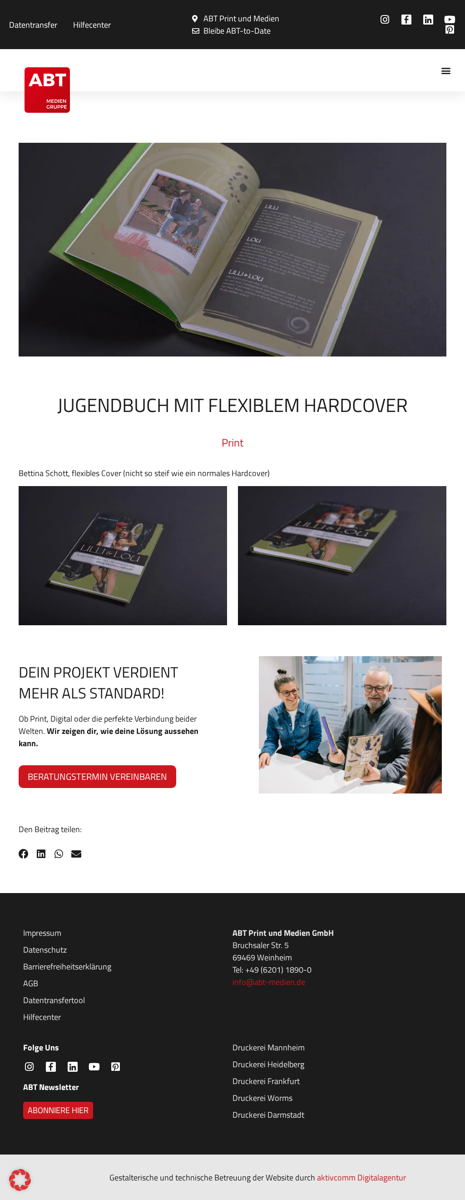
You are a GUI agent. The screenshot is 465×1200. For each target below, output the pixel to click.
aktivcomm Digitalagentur (361, 1177)
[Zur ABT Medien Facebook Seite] (408, 20)
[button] (446, 70)
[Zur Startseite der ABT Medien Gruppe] (47, 90)
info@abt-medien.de (268, 982)
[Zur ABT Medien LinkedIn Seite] (429, 20)
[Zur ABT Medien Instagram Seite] (386, 20)
